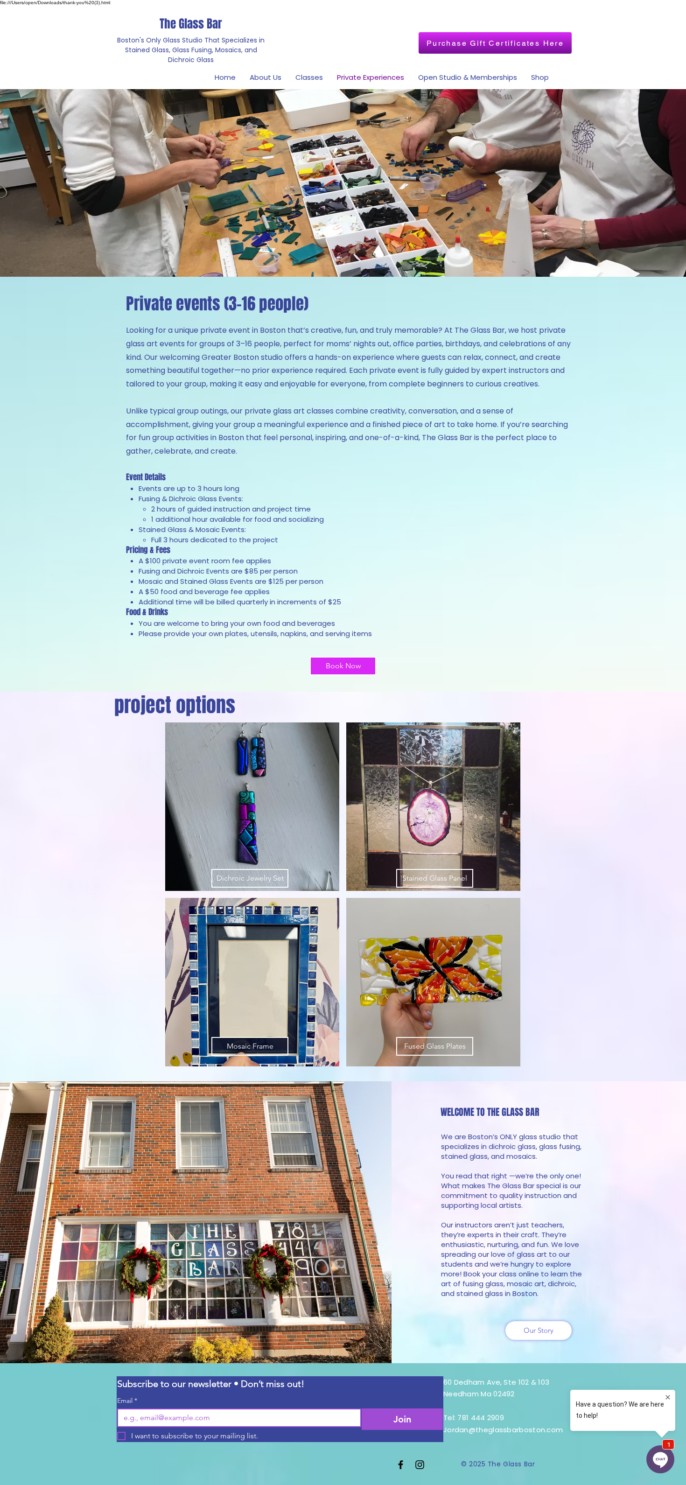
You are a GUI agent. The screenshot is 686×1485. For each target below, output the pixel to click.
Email (127, 1401)
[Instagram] (420, 1465)
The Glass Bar (191, 23)
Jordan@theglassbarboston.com (503, 1430)
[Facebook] (400, 1465)
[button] (252, 806)
